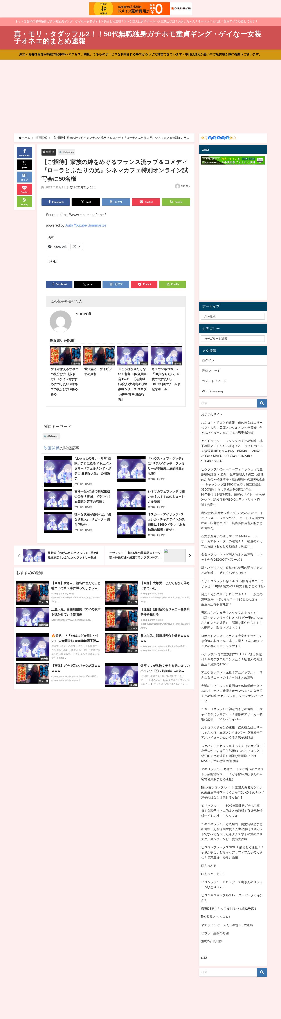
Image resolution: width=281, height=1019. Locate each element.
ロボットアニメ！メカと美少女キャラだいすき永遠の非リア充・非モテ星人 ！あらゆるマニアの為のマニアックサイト (232, 640)
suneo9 (185, 186)
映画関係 (48, 152)
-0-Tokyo (68, 152)
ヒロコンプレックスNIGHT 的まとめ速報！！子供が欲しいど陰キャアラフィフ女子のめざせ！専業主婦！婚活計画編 (232, 852)
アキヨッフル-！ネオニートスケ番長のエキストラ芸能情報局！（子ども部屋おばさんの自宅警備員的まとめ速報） (232, 774)
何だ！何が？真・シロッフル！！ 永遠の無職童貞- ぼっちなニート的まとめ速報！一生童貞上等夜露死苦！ (232, 599)
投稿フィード (211, 370)
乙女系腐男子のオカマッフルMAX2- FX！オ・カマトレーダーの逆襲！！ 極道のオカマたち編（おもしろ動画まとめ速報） (232, 541)
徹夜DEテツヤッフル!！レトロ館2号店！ (229, 908)
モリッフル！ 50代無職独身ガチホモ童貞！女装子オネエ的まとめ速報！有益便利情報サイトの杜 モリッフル (232, 810)
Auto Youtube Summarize (85, 225)
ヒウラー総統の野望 (215, 933)
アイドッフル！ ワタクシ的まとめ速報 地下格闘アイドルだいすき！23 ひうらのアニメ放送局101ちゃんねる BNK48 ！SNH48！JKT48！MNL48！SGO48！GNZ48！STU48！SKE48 (232, 451)
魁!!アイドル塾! (211, 941)
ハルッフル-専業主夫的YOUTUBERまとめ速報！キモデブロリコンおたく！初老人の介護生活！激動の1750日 (232, 659)
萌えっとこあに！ (213, 873)
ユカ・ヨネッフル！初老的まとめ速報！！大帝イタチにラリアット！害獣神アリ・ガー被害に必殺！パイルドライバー (232, 714)
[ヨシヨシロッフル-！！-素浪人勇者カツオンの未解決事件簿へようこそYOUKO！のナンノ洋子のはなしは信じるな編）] (232, 792)
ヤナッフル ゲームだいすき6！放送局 (227, 925)
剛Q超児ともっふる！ (216, 916)
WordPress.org (212, 391)
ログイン (208, 360)
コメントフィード (214, 381)
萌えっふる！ (210, 865)
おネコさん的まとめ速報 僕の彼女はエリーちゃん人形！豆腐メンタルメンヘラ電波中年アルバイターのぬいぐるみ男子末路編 (232, 427)
